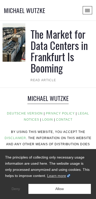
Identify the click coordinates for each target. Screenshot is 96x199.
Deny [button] (16, 189)
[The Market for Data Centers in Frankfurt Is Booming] (14, 42)
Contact (64, 119)
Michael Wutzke (24, 10)
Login (47, 119)
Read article (43, 80)
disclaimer (15, 138)
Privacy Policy (60, 113)
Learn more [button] (56, 176)
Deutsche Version (25, 113)
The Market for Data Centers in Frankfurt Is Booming (59, 51)
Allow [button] (59, 189)
